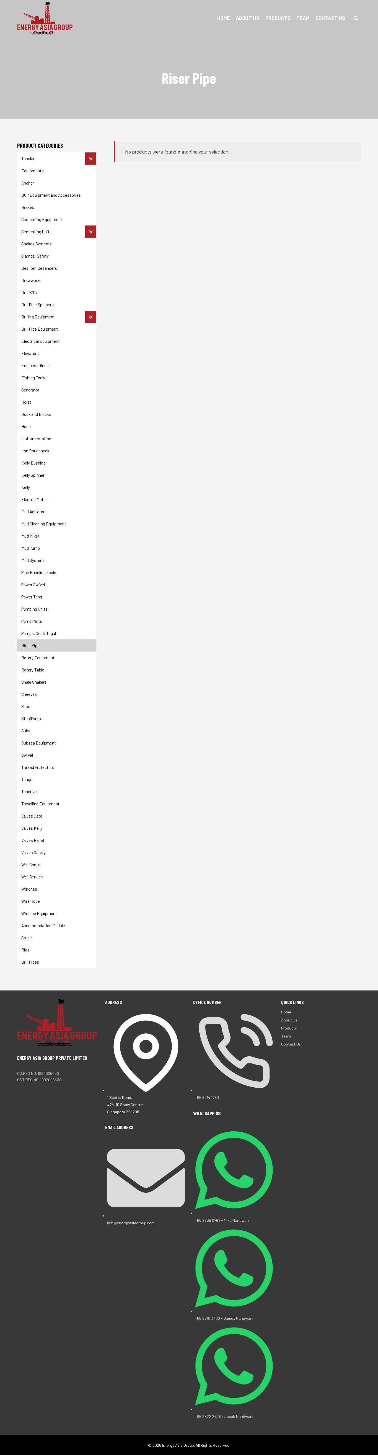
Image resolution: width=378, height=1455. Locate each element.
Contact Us (330, 18)
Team (303, 18)
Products (277, 18)
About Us (247, 18)
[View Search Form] (356, 18)
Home (223, 18)
